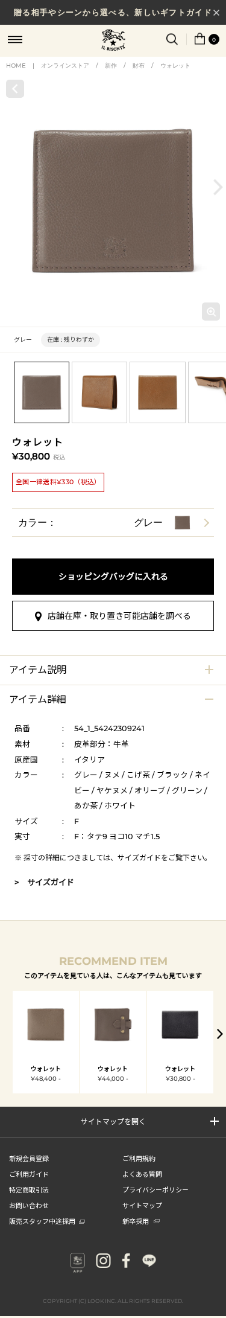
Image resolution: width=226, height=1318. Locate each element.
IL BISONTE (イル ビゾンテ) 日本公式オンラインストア (113, 41)
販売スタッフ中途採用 (42, 1221)
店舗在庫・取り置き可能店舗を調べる (119, 615)
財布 (139, 65)
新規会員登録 (29, 1158)
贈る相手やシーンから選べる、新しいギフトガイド (113, 12)
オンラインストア (65, 65)
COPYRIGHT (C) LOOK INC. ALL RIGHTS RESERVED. (113, 1300)
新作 (111, 65)
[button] (218, 187)
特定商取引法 (29, 1189)
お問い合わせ (29, 1205)
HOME (16, 65)
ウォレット (175, 65)
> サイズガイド (44, 882)
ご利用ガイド (29, 1174)
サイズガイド (139, 857)
